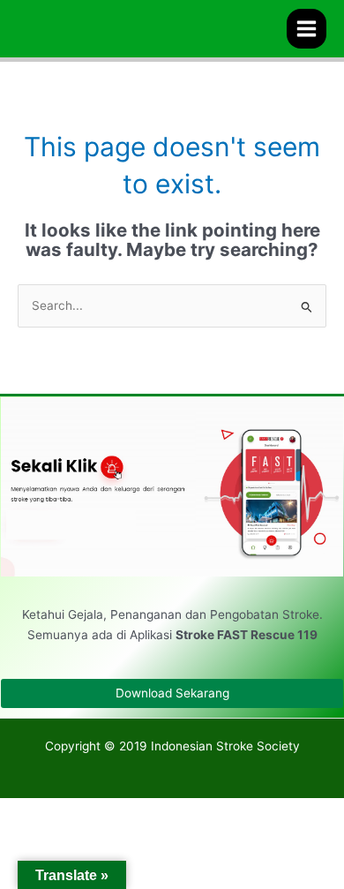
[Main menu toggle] (307, 29)
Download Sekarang (172, 693)
